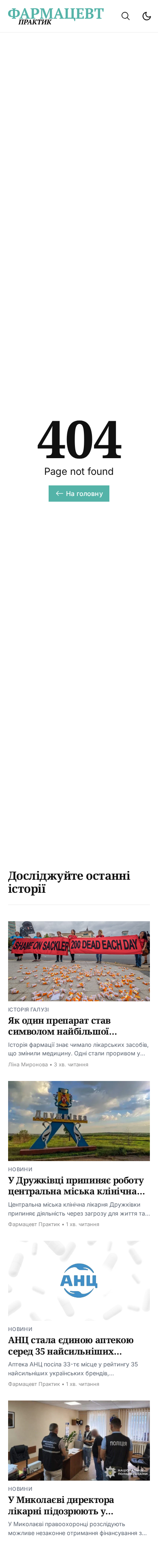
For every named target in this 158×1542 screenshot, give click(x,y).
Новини (20, 1169)
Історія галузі (28, 1010)
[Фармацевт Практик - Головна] (56, 16)
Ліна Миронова (28, 1064)
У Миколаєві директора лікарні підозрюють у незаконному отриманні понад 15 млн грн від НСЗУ (78, 1516)
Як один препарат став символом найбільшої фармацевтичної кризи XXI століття (70, 1037)
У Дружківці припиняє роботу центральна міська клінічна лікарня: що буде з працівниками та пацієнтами (75, 1197)
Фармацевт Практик (34, 1224)
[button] (126, 16)
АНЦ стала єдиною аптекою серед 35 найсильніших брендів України (70, 1350)
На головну (84, 493)
